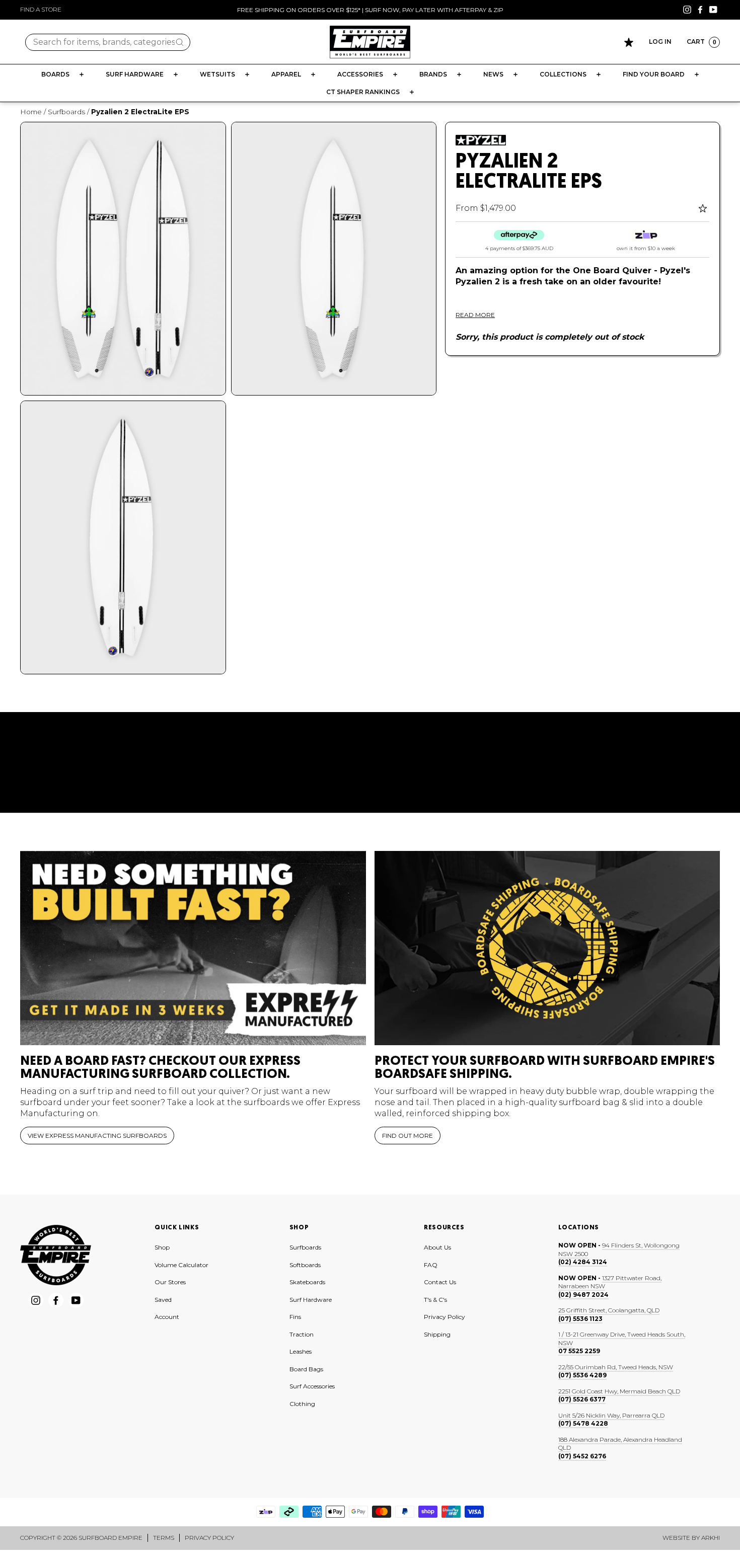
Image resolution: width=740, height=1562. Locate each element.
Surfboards (66, 112)
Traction (301, 1334)
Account (167, 1316)
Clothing (302, 1404)
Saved (163, 1299)
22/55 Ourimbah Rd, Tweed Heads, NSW (615, 1367)
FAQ (430, 1265)
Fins (295, 1316)
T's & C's (435, 1299)
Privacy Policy (444, 1316)
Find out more (407, 1135)
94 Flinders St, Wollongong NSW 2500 (619, 1249)
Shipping (437, 1334)
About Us (437, 1247)
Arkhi (710, 1537)
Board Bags (306, 1369)
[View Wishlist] (628, 42)
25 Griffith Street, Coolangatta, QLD (608, 1310)
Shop (162, 1247)
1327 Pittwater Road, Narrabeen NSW (609, 1282)
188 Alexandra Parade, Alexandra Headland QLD (620, 1444)
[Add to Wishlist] (704, 208)
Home (31, 112)
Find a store (40, 9)
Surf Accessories (312, 1386)
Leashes (300, 1351)
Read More (475, 315)
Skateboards (307, 1282)
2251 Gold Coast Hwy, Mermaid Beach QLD (619, 1391)
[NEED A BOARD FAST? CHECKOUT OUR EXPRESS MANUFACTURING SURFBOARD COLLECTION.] (193, 948)
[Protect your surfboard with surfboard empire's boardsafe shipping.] (547, 948)
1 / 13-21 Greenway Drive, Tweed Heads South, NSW (621, 1339)
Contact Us (440, 1282)
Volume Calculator (181, 1265)
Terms (163, 1537)
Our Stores (170, 1282)
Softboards (305, 1265)
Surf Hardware (310, 1299)
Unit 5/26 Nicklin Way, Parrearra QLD (611, 1415)
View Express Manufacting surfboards (97, 1135)
